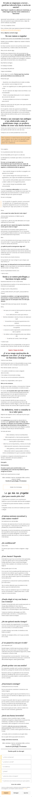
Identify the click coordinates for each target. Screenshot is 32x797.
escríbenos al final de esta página (11, 30)
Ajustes (26, 793)
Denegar (16, 793)
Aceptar (6, 793)
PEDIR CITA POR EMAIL (16, 487)
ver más (25, 788)
